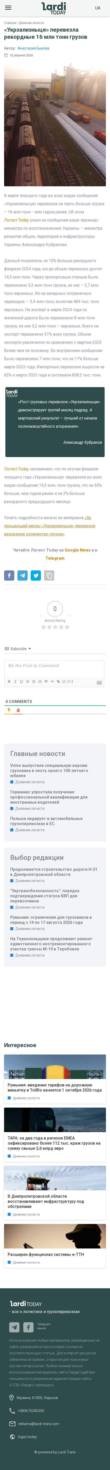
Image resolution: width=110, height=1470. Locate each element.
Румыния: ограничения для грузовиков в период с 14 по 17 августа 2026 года (51, 920)
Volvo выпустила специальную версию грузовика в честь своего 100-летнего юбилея (49, 770)
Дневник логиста (31, 23)
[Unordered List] (40, 681)
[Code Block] (52, 681)
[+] (70, 681)
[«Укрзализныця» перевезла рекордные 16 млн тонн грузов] (9, 576)
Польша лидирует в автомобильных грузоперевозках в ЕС (46, 821)
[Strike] (27, 681)
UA (97, 8)
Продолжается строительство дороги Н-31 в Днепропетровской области (53, 872)
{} (64, 681)
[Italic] (15, 681)
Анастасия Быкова (33, 48)
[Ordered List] (33, 681)
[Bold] (9, 681)
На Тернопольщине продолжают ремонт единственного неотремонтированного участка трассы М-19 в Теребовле (51, 943)
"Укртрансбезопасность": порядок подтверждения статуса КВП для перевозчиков (45, 895)
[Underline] (21, 681)
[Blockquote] (46, 681)
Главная (10, 23)
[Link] (58, 681)
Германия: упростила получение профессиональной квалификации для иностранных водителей (48, 797)
